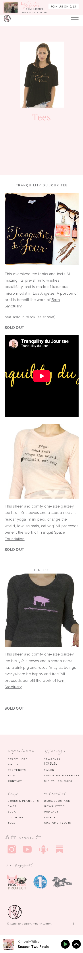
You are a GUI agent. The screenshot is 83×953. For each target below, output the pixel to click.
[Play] (66, 944)
